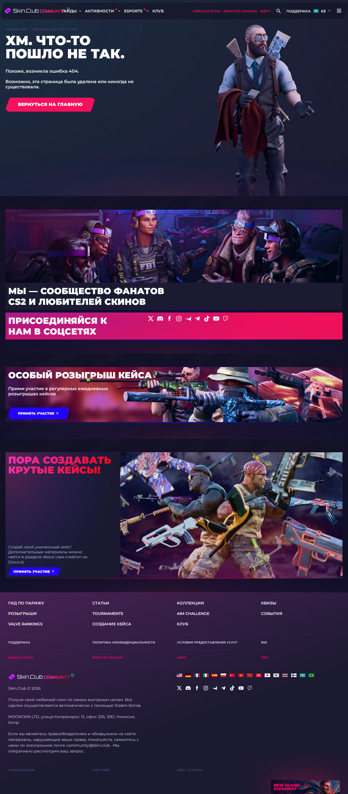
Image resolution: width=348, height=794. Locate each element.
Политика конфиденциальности (123, 642)
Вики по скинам (240, 11)
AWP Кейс (101, 770)
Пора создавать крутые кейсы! (59, 465)
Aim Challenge (193, 613)
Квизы (268, 603)
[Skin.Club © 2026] (41, 676)
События (271, 613)
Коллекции (190, 603)
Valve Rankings (25, 623)
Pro (264, 657)
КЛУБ (158, 11)
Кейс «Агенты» (190, 770)
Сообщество (16, 29)
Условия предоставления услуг (207, 642)
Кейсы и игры (207, 11)
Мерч (265, 11)
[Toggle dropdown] (80, 11)
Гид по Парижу (26, 603)
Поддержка (298, 11)
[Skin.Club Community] (37, 10)
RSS (264, 642)
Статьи (100, 603)
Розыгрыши (22, 613)
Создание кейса (111, 623)
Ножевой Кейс (21, 770)
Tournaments (107, 613)
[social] (179, 688)
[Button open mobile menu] (339, 11)
